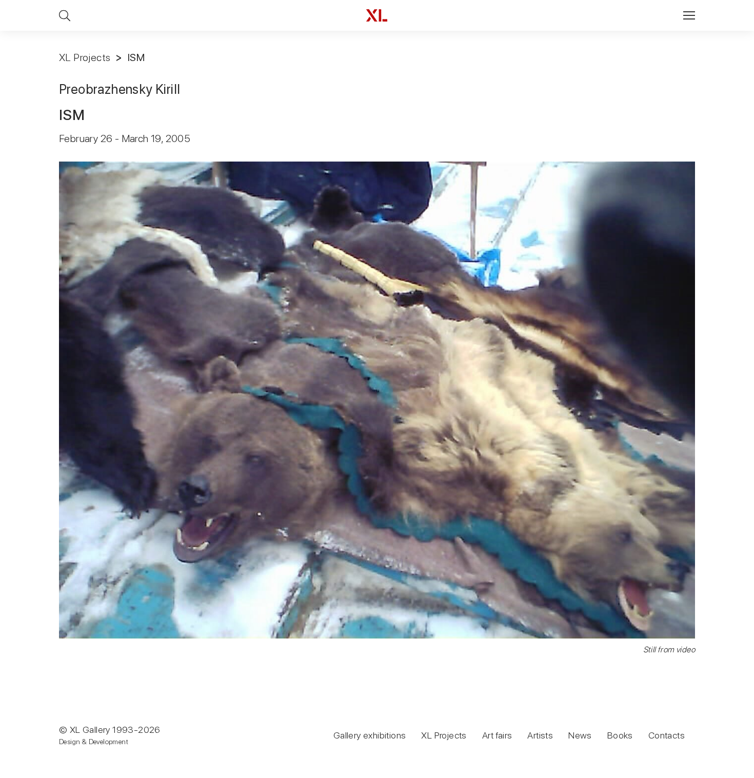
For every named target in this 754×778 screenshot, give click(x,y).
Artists (540, 735)
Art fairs (497, 735)
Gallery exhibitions (369, 735)
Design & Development (93, 741)
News (580, 735)
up (725, 769)
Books (620, 735)
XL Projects (84, 57)
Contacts (666, 735)
